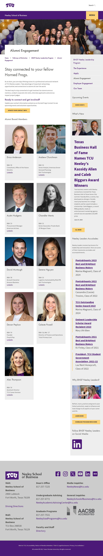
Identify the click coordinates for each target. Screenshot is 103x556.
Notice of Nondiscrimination (44, 545)
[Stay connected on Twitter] (72, 473)
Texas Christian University (51, 549)
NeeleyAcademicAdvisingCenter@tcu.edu (57, 502)
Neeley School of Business (16, 15)
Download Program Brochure (86, 422)
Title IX (55, 545)
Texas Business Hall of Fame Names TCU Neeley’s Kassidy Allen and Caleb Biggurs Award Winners (86, 163)
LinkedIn (10, 172)
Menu (92, 15)
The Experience (80, 68)
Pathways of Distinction (20, 58)
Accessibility (31, 545)
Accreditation (79, 545)
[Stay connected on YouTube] (80, 473)
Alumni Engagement (82, 78)
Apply (76, 73)
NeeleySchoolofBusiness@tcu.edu (84, 499)
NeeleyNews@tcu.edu (78, 486)
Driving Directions (14, 506)
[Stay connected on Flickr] (95, 473)
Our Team (78, 88)
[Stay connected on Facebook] (58, 473)
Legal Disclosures (63, 545)
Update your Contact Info (17, 110)
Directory (40, 531)
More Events (79, 105)
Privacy (72, 545)
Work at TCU (22, 545)
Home (7, 58)
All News (78, 230)
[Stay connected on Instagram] (65, 473)
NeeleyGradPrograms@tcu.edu (51, 518)
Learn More (79, 416)
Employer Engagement (83, 83)
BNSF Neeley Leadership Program (42, 58)
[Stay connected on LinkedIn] (77, 444)
